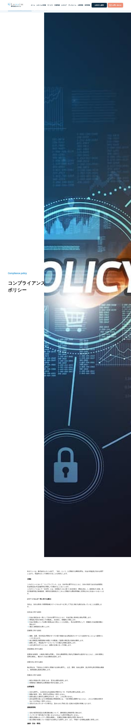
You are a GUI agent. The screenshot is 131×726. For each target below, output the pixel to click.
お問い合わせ (117, 5)
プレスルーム (72, 5)
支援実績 (57, 5)
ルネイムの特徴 (41, 5)
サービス (50, 5)
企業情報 (80, 5)
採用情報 (87, 5)
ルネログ (64, 5)
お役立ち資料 (99, 5)
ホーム (33, 5)
